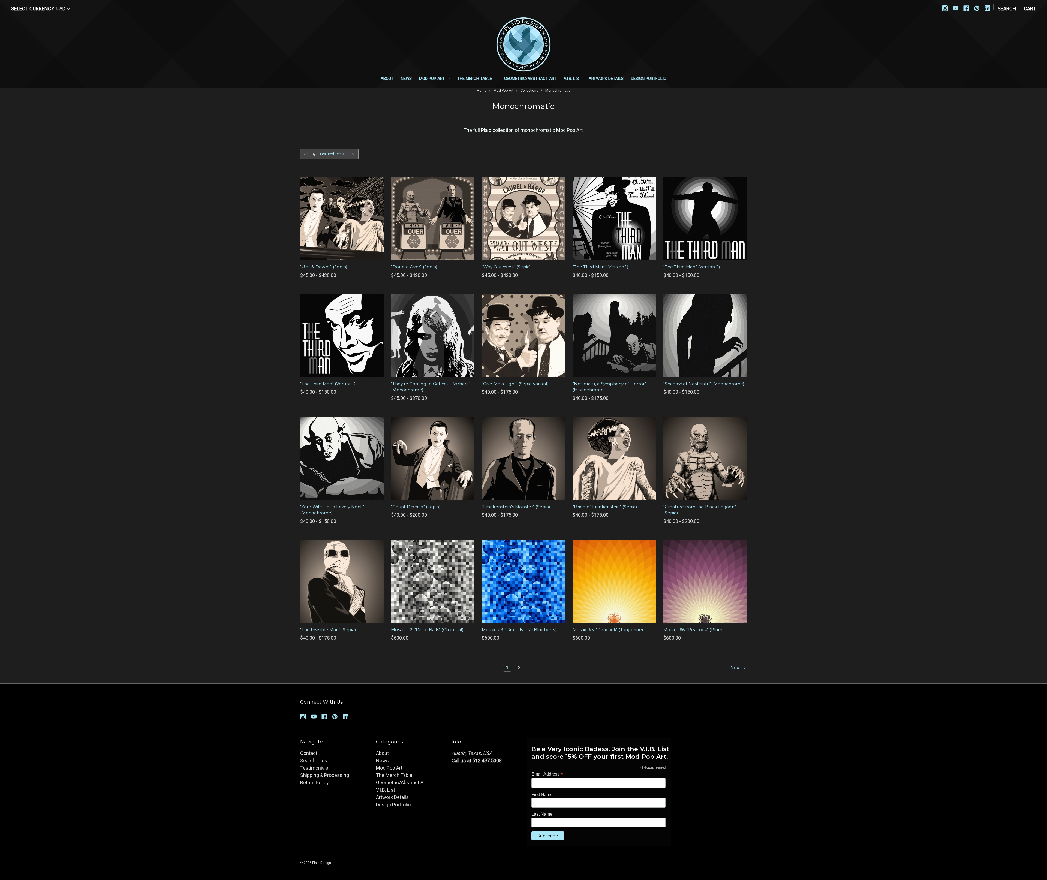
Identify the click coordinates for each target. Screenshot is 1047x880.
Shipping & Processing (324, 775)
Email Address (547, 774)
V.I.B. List (572, 78)
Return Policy (314, 782)
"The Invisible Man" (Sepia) (328, 629)
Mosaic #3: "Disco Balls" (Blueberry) (519, 629)
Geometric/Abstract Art (530, 78)
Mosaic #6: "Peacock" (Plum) (693, 629)
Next (736, 667)
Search (1007, 8)
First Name (542, 794)
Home (481, 90)
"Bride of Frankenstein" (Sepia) (605, 506)
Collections (529, 90)
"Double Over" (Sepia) (414, 266)
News (406, 78)
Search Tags (313, 760)
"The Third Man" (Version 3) (328, 383)
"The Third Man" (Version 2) (691, 266)
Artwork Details (606, 78)
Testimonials (314, 768)
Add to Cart (433, 581)
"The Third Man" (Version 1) (600, 266)
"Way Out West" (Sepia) (506, 266)
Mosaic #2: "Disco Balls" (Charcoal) (427, 629)
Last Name (541, 814)
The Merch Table (475, 78)
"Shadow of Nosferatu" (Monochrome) (704, 383)
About (387, 78)
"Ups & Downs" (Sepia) (323, 266)
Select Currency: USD (39, 8)
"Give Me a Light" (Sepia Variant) (515, 383)
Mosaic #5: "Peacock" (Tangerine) (608, 629)
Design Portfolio (648, 78)
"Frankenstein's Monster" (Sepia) (516, 506)
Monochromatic (557, 90)
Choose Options (341, 218)
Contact (308, 753)
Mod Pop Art (432, 78)
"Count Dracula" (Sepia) (416, 506)
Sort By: (310, 154)
